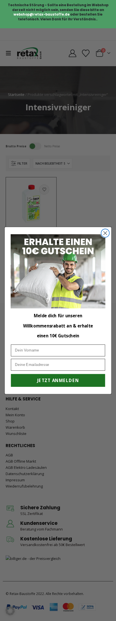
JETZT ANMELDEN (58, 380)
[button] (10, 611)
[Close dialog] (105, 233)
